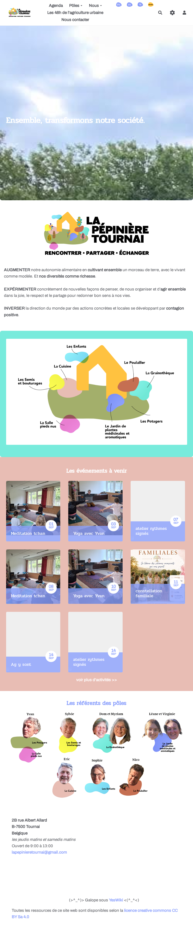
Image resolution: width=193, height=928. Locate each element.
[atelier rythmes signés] (158, 511)
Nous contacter (75, 19)
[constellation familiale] (158, 576)
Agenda (56, 5)
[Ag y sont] (33, 642)
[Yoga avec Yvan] (95, 511)
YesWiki (116, 900)
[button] (184, 12)
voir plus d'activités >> (96, 680)
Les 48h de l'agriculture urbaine (75, 12)
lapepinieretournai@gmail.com (39, 852)
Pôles (74, 5)
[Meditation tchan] (33, 511)
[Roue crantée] (172, 12)
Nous (94, 5)
